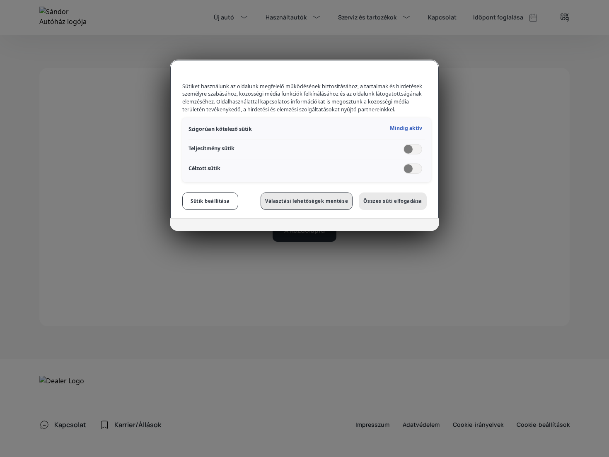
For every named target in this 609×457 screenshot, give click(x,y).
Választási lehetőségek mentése (306, 201)
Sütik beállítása (210, 201)
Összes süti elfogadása (392, 201)
